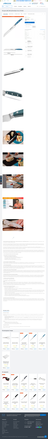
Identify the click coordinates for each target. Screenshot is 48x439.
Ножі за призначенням (16, 421)
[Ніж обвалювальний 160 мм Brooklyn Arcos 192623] (42, 337)
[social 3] (28, 427)
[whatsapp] (39, 427)
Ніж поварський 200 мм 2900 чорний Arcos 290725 (15, 402)
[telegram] (37, 427)
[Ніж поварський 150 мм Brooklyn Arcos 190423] (33, 337)
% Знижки (15, 6)
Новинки (24, 6)
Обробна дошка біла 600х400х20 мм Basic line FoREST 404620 (6, 362)
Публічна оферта (4, 423)
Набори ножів (15, 423)
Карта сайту (3, 431)
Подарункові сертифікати (5, 432)
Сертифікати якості (4, 422)
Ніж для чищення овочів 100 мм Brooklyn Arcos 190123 (24, 343)
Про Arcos (29, 6)
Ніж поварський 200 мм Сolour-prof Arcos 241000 (24, 384)
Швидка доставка (29, 46)
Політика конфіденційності (31, 416)
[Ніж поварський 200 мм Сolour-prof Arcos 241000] (24, 378)
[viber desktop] (36, 427)
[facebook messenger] (40, 427)
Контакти (3, 429)
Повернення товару (4, 430)
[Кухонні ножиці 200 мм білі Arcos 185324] (6, 337)
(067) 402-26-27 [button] (38, 421)
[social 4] (29, 427)
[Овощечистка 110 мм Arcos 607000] (42, 378)
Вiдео (21, 13)
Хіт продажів (20, 6)
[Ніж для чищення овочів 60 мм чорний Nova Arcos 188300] (15, 378)
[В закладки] (42, 13)
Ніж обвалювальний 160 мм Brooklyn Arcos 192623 (42, 343)
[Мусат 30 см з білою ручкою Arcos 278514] (15, 337)
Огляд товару (5, 13)
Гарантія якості (29, 50)
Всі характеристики (42, 29)
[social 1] (25, 427)
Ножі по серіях (15, 422)
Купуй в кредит (29, 54)
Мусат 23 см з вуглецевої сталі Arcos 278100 (33, 384)
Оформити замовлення (42, 3)
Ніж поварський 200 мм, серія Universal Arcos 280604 (33, 402)
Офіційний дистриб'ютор (29, 41)
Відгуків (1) (25, 13)
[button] (35, 3)
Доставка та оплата (4, 421)
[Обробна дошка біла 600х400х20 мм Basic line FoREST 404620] (6, 356)
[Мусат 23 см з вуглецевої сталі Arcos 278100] (33, 378)
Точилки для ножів (15, 424)
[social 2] (26, 427)
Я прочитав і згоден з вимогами (32, 416)
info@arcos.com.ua (38, 422)
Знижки (3, 433)
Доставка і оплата (17, 13)
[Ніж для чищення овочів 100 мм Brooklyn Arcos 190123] (24, 337)
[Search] (30, 3)
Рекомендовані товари (31, 13)
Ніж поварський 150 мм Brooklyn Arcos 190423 (33, 343)
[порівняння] (45, 13)
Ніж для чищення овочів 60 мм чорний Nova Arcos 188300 (15, 384)
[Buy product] (8, 349)
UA (37, 6)
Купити (34, 26)
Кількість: (32, 19)
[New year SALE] (24, 1)
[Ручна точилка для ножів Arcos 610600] (6, 378)
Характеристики (11, 13)
